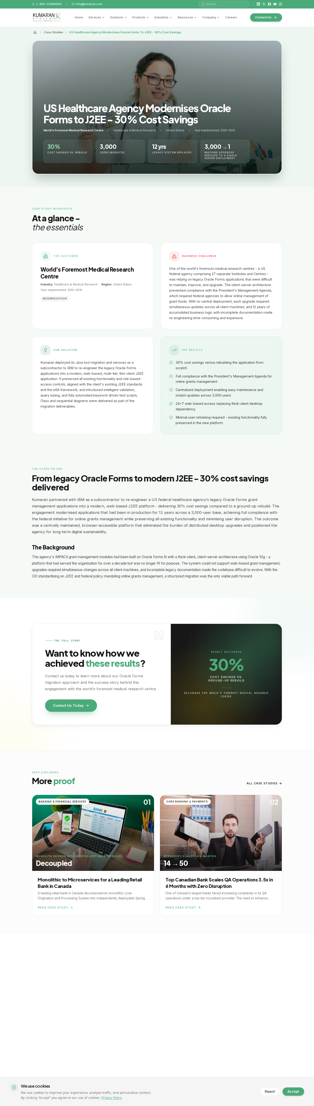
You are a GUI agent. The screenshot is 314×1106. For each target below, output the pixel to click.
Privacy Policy (111, 1097)
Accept (293, 1091)
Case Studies (53, 32)
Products (138, 17)
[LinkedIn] (258, 4)
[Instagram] (280, 4)
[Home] (35, 32)
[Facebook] (269, 4)
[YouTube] (275, 4)
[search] (224, 4)
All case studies (262, 783)
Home (79, 17)
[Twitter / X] (263, 4)
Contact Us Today (68, 705)
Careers (231, 17)
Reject (270, 1091)
